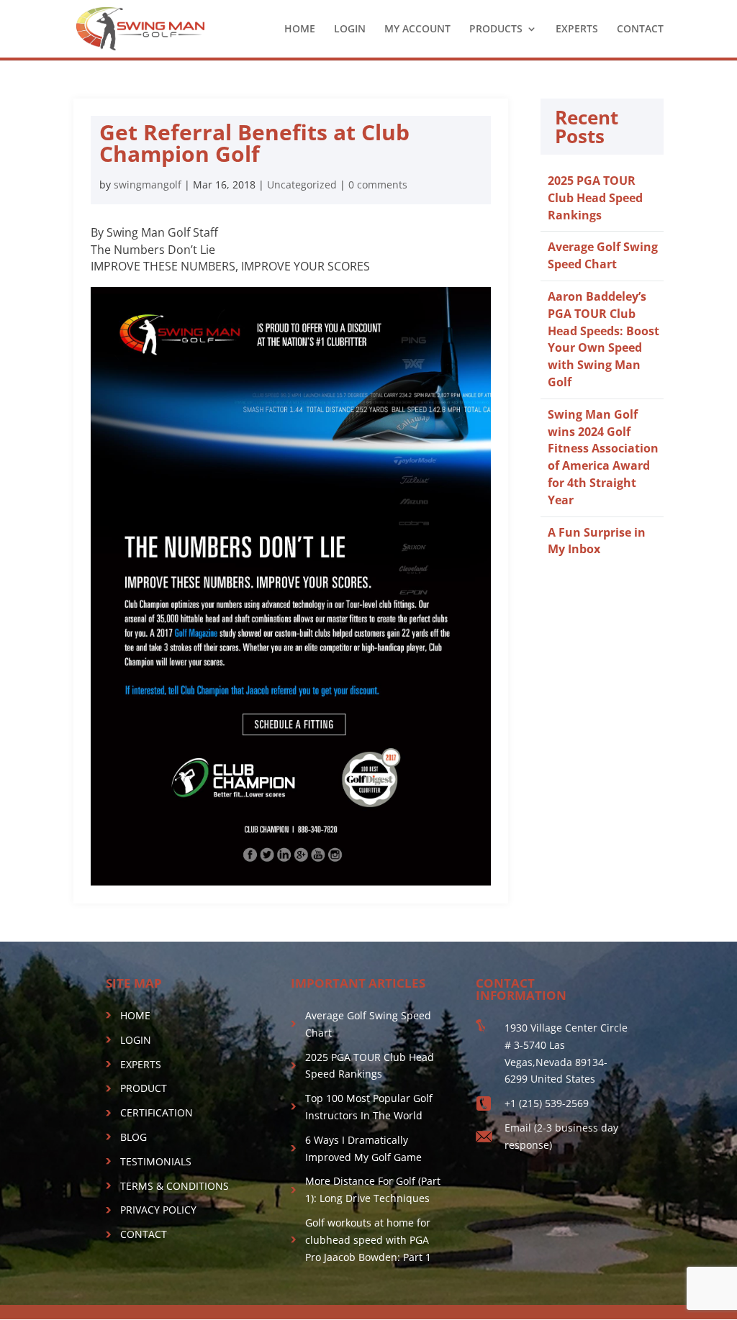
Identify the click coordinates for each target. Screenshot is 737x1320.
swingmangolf (147, 184)
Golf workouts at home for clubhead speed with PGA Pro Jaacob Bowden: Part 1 (368, 1240)
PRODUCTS (496, 29)
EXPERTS (577, 29)
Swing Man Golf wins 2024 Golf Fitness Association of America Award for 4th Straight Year (603, 457)
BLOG (133, 1137)
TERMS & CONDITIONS (174, 1186)
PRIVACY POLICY (158, 1209)
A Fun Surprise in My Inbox (597, 540)
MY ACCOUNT (417, 29)
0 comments (377, 184)
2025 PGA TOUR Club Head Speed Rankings (595, 198)
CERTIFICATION (156, 1112)
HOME (299, 29)
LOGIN (350, 29)
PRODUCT (143, 1088)
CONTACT (640, 29)
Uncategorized (302, 184)
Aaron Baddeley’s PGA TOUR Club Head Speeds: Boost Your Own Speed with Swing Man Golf (603, 339)
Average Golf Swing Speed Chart (603, 255)
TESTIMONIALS (155, 1161)
